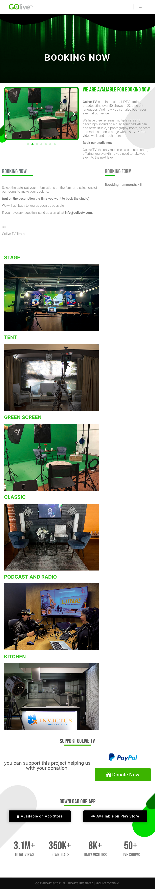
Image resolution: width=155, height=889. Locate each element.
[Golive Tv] (21, 7)
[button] (8, 113)
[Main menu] (140, 6)
